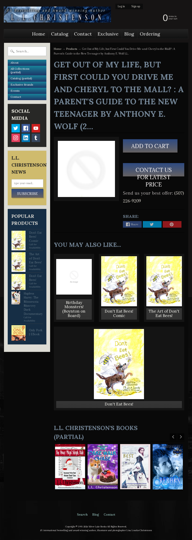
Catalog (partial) (21, 78)
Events (15, 90)
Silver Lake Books (98, 526)
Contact (83, 34)
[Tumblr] (36, 138)
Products (71, 49)
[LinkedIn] (26, 138)
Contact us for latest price (153, 171)
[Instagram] (15, 138)
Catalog (59, 34)
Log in (121, 6)
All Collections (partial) (20, 70)
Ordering (150, 34)
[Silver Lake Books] (57, 14)
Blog (129, 34)
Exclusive (108, 34)
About (14, 62)
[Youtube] (36, 128)
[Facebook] (26, 128)
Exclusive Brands (22, 84)
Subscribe (27, 193)
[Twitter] (15, 128)
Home (38, 34)
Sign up (135, 6)
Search (82, 514)
